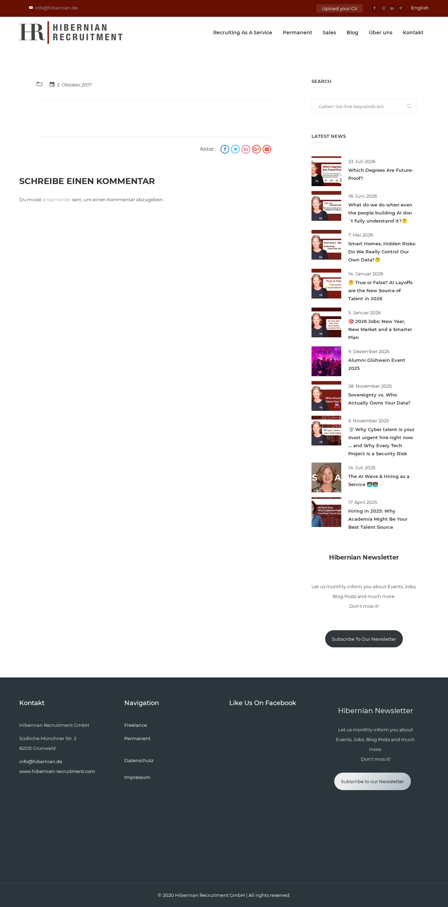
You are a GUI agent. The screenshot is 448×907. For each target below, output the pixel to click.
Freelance (135, 725)
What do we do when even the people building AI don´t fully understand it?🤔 (380, 213)
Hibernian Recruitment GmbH (210, 895)
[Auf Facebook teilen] (225, 150)
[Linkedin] (392, 8)
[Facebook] (374, 8)
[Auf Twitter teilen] (236, 150)
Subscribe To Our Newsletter (364, 639)
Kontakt (413, 32)
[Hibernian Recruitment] (71, 32)
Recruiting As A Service (242, 32)
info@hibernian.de (56, 7)
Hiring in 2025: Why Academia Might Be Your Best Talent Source (377, 519)
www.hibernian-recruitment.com (57, 771)
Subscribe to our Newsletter (372, 781)
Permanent (297, 32)
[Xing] (400, 8)
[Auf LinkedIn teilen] (246, 150)
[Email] (266, 150)
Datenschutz (139, 760)
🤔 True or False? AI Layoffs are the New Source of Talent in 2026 (380, 290)
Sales (329, 32)
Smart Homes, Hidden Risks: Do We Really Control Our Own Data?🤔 (382, 251)
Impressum (137, 777)
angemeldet (56, 199)
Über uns (380, 32)
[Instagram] (383, 8)
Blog (352, 32)
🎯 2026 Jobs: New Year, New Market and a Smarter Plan (380, 329)
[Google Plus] (257, 150)
